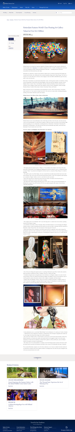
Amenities (11, 48)
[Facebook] (9, 43)
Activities (11, 19)
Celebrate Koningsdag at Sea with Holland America (20, 405)
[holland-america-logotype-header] (9, 3)
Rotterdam (35, 67)
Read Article (10, 408)
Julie (30, 34)
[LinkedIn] (13, 43)
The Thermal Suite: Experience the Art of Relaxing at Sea (51, 382)
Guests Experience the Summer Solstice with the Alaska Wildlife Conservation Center (20, 382)
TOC (14, 402)
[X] (11, 43)
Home (8, 19)
